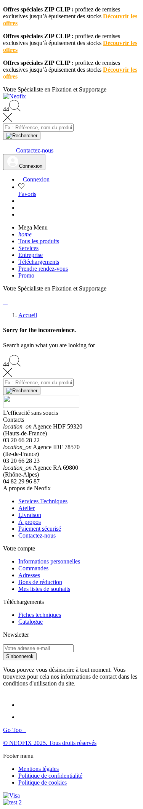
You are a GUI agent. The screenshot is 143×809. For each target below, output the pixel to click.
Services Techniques (42, 501)
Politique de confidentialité (50, 775)
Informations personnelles (49, 561)
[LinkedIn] (25, 704)
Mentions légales (38, 769)
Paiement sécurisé (39, 528)
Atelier (26, 508)
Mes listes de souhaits (44, 589)
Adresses (29, 575)
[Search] (21, 136)
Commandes (33, 568)
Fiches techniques (39, 615)
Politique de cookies (42, 782)
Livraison (29, 515)
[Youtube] (26, 717)
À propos (29, 521)
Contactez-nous (37, 535)
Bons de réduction (40, 582)
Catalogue (30, 621)
